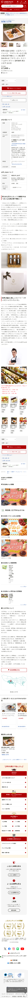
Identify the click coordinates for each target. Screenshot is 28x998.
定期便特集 (17, 830)
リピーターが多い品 (6, 782)
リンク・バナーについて (8, 994)
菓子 (8, 471)
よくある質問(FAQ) (14, 892)
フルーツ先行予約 (6, 808)
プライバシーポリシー (20, 994)
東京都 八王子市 (5, 754)
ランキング (16, 9)
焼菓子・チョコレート (17, 471)
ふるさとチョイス (15, 953)
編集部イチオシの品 (6, 799)
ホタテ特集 (17, 826)
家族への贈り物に (6, 852)
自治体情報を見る (15, 670)
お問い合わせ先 (6, 106)
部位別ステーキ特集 (6, 830)
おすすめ (24, 9)
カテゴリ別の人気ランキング (8, 777)
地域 (11, 9)
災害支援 (14, 960)
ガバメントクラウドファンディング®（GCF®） (14, 956)
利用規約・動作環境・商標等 (19, 996)
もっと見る (23, 586)
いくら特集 (17, 821)
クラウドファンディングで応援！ (9, 843)
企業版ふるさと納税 (14, 963)
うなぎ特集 (4, 821)
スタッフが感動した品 (7, 804)
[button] (25, 6)
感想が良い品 (5, 787)
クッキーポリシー (6, 996)
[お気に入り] (25, 995)
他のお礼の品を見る (17, 164)
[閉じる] (25, 988)
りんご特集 (4, 826)
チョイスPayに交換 (6, 848)
